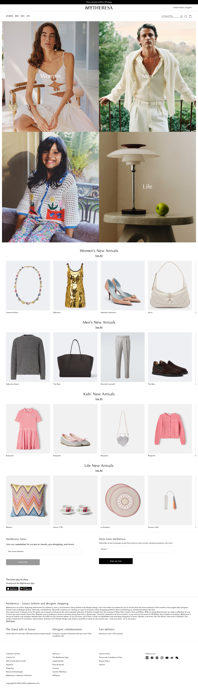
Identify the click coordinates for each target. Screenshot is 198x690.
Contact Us (10, 657)
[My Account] (181, 16)
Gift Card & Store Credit (16, 661)
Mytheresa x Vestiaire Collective (19, 675)
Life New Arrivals (99, 466)
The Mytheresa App (61, 657)
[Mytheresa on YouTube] (167, 658)
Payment (9, 665)
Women (50, 77)
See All (99, 256)
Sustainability (58, 661)
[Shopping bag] (190, 16)
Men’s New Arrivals (99, 323)
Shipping (9, 668)
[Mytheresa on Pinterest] (157, 658)
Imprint (102, 665)
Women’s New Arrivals (99, 251)
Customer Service (13, 654)
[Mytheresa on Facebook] (152, 658)
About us (56, 654)
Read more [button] (10, 621)
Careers (56, 668)
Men (147, 77)
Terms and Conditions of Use (110, 657)
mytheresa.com (33, 683)
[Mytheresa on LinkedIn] (147, 658)
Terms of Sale (104, 654)
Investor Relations (60, 672)
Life (147, 187)
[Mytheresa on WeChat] (177, 658)
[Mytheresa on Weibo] (172, 658)
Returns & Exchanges (14, 672)
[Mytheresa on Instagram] (162, 658)
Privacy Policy (104, 661)
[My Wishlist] (185, 16)
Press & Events (58, 665)
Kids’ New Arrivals (99, 394)
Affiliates (56, 675)
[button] (162, 16)
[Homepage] (99, 8)
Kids (50, 187)
